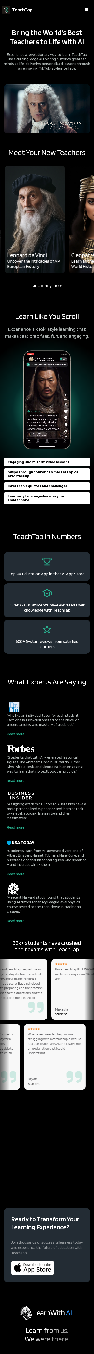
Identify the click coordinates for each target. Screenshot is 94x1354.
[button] (87, 9)
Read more (15, 734)
